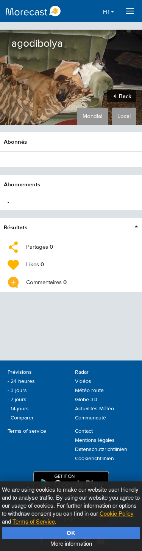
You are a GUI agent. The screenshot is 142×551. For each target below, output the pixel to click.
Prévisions (20, 372)
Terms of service (27, 431)
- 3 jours (17, 390)
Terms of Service (33, 521)
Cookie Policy (117, 513)
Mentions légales (95, 440)
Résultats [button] (15, 227)
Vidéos (83, 381)
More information (71, 543)
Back (124, 96)
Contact (84, 431)
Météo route (89, 390)
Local (124, 116)
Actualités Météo (94, 408)
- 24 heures (21, 381)
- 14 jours (18, 408)
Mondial (92, 116)
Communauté (90, 418)
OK (71, 533)
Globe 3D (86, 399)
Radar (82, 372)
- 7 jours (17, 399)
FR (107, 12)
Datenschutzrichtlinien (101, 449)
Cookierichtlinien (94, 458)
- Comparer (21, 418)
